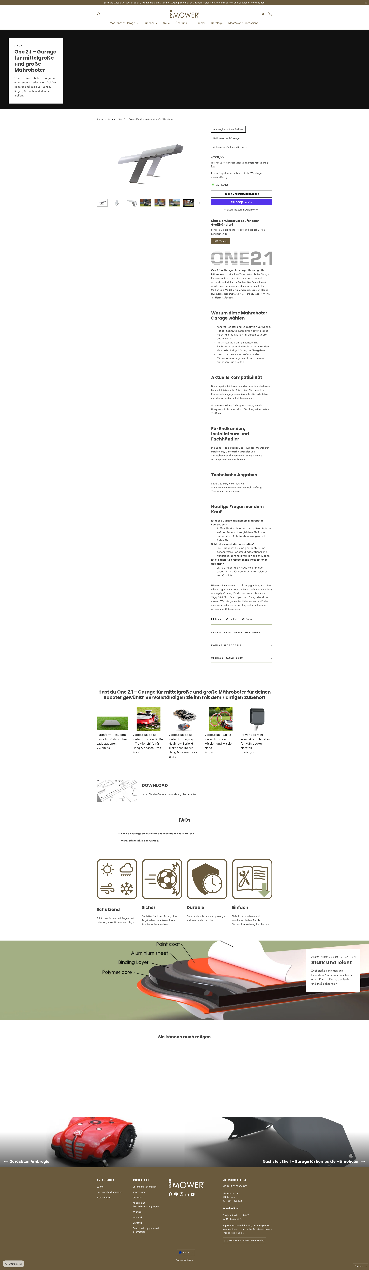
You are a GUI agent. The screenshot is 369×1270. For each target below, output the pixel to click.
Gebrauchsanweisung (227, 658)
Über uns (181, 23)
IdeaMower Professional (243, 23)
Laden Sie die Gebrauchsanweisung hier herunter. (169, 794)
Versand (137, 1217)
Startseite (101, 119)
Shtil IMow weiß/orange (226, 138)
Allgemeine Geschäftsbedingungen (146, 1205)
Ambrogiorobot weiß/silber (228, 129)
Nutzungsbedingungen (109, 1192)
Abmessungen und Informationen (235, 632)
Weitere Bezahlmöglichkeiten (241, 209)
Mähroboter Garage (123, 23)
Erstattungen (104, 1197)
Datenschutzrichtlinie (145, 1186)
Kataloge (217, 23)
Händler (201, 23)
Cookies (137, 1197)
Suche (100, 1186)
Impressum (139, 1192)
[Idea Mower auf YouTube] (193, 1194)
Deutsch (359, 1266)
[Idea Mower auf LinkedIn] (187, 1194)
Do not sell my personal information (146, 1230)
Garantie (137, 1222)
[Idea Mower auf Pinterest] (176, 1194)
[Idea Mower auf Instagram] (181, 1194)
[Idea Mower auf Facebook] (170, 1194)
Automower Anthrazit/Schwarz (230, 147)
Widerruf (137, 1212)
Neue (166, 23)
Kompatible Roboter (226, 645)
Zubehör (149, 23)
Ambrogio (112, 119)
